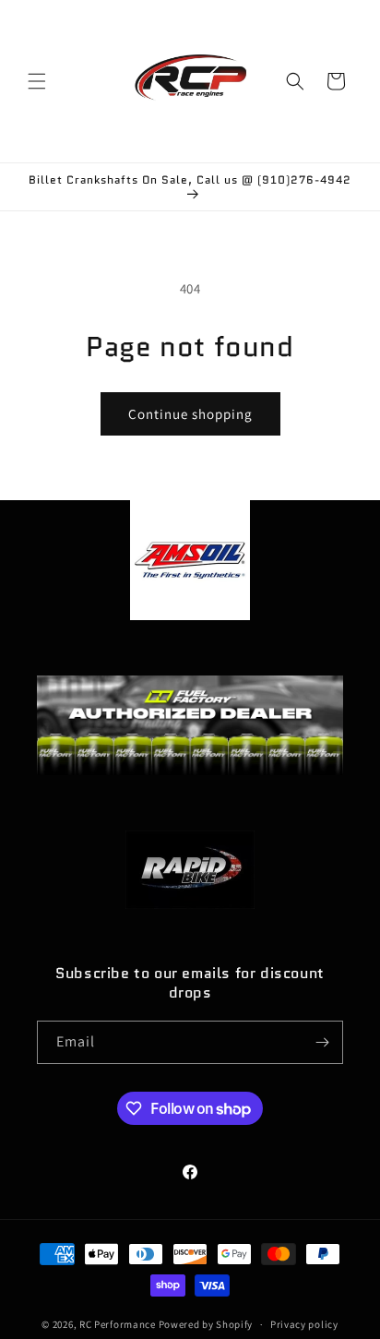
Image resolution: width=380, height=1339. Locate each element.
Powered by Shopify (206, 1324)
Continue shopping (190, 414)
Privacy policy (304, 1324)
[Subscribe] (322, 1042)
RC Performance (117, 1324)
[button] (37, 81)
